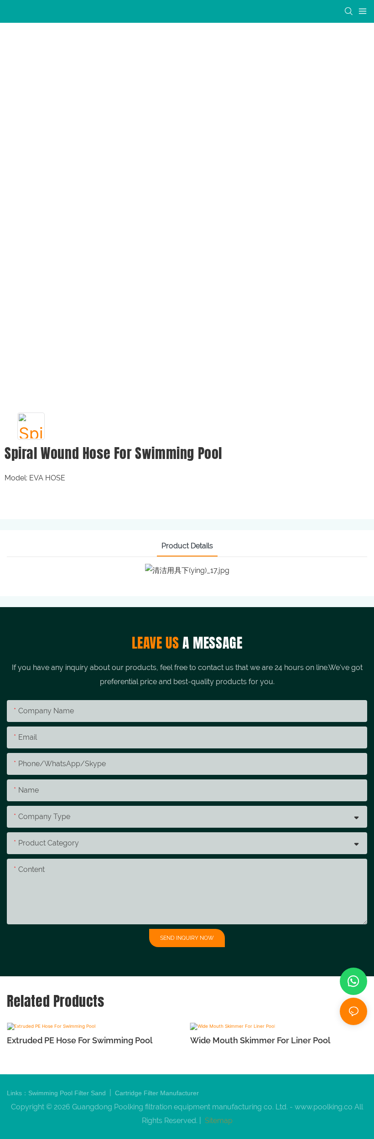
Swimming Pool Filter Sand (68, 1093)
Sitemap (218, 1120)
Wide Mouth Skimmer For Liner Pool (260, 1040)
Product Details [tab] (187, 545)
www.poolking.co (324, 1107)
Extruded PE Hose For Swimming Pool (79, 1040)
